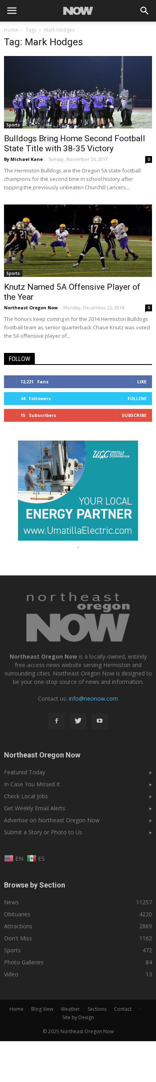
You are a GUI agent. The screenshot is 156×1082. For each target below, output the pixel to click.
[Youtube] (100, 721)
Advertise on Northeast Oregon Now (52, 820)
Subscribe (134, 415)
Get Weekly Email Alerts (34, 808)
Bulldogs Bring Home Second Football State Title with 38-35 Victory (74, 143)
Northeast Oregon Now (31, 308)
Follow (137, 398)
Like (141, 382)
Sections (97, 1009)
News (11, 902)
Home (11, 29)
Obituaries (17, 914)
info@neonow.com (93, 698)
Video (11, 974)
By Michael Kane (23, 159)
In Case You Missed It (32, 784)
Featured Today (24, 772)
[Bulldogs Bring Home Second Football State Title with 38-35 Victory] (78, 92)
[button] (145, 11)
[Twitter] (78, 721)
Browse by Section (34, 885)
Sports (13, 125)
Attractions (18, 926)
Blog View (42, 1009)
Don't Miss (18, 938)
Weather (70, 1009)
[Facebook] (56, 721)
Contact (123, 1009)
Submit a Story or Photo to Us (43, 832)
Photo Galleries (24, 962)
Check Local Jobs (26, 796)
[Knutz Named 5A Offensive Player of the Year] (78, 240)
